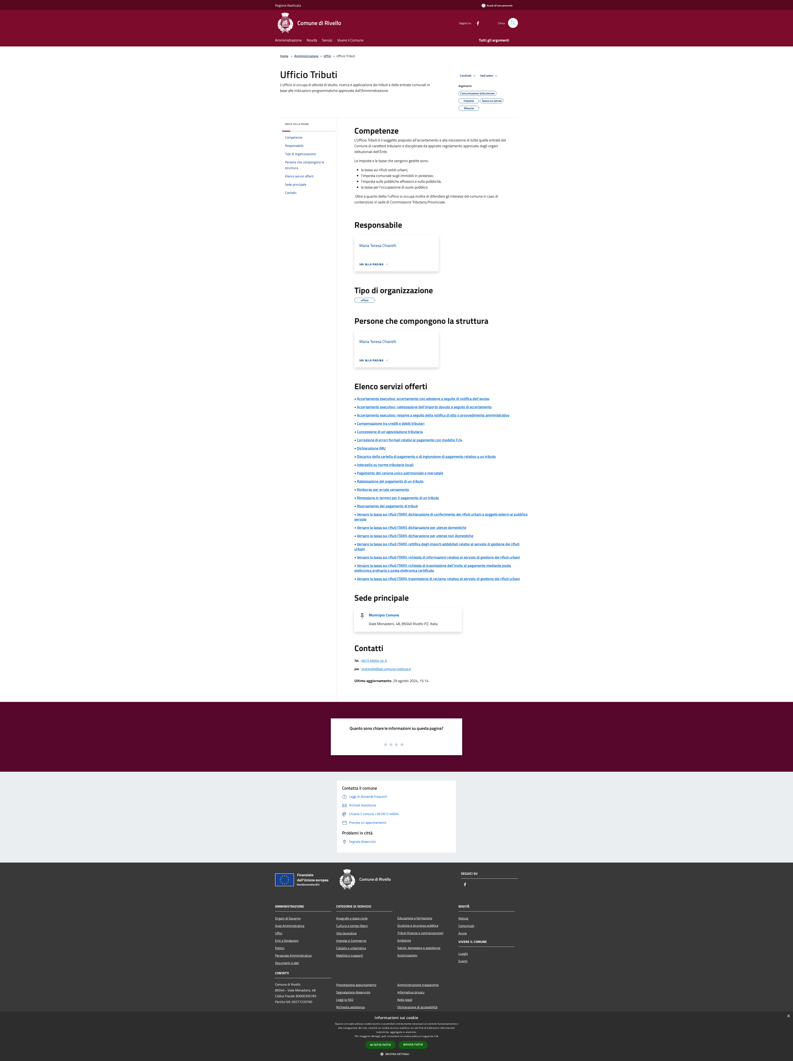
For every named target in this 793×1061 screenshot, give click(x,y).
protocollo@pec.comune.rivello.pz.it (386, 668)
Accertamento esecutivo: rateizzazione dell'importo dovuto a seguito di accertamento (424, 407)
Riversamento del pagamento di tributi (387, 506)
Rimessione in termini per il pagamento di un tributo (398, 498)
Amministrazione (306, 55)
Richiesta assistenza (350, 1007)
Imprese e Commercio (351, 940)
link (436, 1036)
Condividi (466, 75)
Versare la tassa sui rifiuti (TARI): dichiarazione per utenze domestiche (411, 527)
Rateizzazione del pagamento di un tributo (390, 481)
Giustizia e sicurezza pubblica (417, 925)
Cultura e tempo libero (352, 925)
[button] (396, 1054)
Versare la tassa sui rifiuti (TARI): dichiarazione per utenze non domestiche (415, 536)
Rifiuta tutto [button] (413, 1044)
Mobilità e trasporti (349, 955)
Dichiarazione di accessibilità (417, 1007)
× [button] (788, 1016)
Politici (280, 948)
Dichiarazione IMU (371, 448)
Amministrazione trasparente (418, 984)
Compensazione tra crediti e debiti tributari (390, 423)
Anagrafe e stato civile (352, 918)
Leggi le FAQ (345, 999)
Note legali (404, 999)
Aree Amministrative (289, 925)
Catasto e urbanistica (351, 948)
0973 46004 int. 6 (374, 660)
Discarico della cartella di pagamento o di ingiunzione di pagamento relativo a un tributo (426, 456)
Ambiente (404, 940)
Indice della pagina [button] (297, 124)
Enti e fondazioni (287, 940)
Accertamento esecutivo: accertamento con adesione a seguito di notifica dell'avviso (423, 398)
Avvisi (462, 933)
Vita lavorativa (346, 933)
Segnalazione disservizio (353, 992)
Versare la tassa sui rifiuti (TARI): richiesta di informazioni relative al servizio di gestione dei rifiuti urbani (438, 557)
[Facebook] (476, 23)
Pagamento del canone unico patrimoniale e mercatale (400, 473)
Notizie (463, 918)
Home (284, 55)
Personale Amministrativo (293, 955)
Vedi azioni (487, 75)
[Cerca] (513, 23)
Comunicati (466, 925)
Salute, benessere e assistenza (418, 947)
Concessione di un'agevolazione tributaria (390, 431)
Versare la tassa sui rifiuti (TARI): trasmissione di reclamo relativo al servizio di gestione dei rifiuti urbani (438, 579)
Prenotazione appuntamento (356, 984)
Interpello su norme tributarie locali (385, 465)
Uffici (327, 55)
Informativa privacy (411, 992)
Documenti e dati (287, 962)
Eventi (463, 961)
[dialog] (396, 1036)
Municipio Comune (384, 615)
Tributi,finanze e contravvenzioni (420, 932)
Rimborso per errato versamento (383, 489)
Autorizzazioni (407, 955)
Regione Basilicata (288, 5)
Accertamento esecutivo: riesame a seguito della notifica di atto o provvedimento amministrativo (433, 415)
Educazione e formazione (414, 918)
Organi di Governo (287, 918)
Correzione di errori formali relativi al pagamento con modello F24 (409, 440)
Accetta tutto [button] (380, 1045)
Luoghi (463, 953)
